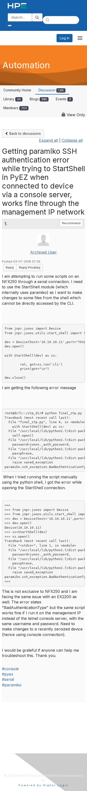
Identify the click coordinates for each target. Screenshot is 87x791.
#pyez (7, 674)
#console (10, 668)
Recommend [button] (71, 223)
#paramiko (12, 685)
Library (12, 99)
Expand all (48, 140)
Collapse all (72, 140)
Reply (10, 267)
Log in (64, 38)
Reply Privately (29, 267)
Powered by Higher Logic (44, 785)
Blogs (38, 99)
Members (15, 108)
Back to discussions (24, 133)
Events (63, 99)
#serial (8, 679)
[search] (37, 17)
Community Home (17, 90)
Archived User (43, 252)
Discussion (51, 90)
